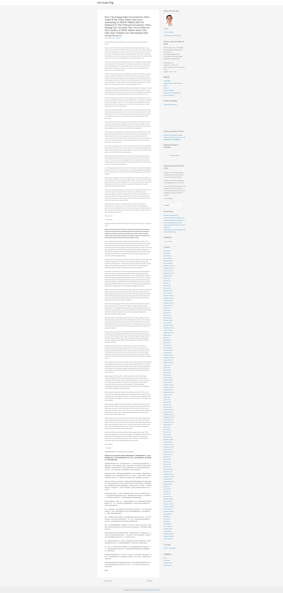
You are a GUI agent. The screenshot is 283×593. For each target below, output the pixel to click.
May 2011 (166, 461)
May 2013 (166, 402)
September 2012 (168, 422)
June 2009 (166, 519)
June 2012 (166, 429)
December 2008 (167, 533)
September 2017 (168, 273)
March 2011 (167, 466)
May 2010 (166, 491)
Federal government (110, 38)
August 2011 (167, 454)
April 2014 (166, 375)
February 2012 (167, 439)
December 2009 (167, 504)
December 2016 (167, 295)
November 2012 (168, 417)
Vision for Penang (168, 32)
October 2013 (167, 390)
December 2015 (167, 325)
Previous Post (107, 581)
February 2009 (167, 528)
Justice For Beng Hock (169, 95)
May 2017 (166, 283)
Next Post (150, 581)
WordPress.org (167, 565)
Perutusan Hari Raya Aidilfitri (171, 215)
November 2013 (168, 387)
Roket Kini (166, 88)
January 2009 (167, 531)
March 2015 (167, 347)
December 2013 (167, 385)
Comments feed (168, 563)
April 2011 (166, 464)
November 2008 (168, 536)
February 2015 (167, 350)
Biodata (166, 28)
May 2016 (166, 313)
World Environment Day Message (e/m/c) (174, 218)
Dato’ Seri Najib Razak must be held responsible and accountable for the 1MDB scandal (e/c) (174, 225)
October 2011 (167, 449)
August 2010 (167, 484)
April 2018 (166, 256)
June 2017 (166, 280)
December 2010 (167, 474)
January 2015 (167, 352)
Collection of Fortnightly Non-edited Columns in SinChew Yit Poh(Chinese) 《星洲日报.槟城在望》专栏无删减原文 (174, 137)
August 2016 (167, 305)
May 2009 (166, 521)
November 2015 (168, 328)
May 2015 (166, 342)
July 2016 (166, 308)
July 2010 (166, 486)
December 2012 (167, 414)
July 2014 (166, 367)
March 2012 (167, 437)
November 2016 (168, 298)
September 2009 (168, 511)
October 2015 (167, 330)
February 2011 (167, 469)
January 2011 (167, 471)
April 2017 (166, 285)
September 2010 (168, 481)
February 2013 (167, 409)
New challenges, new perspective (172, 35)
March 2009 (167, 526)
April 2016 (166, 315)
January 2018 (167, 263)
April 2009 (166, 524)
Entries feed (167, 560)
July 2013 (166, 397)
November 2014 (168, 357)
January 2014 (167, 382)
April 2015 (166, 345)
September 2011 (168, 452)
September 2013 (168, 392)
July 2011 (166, 457)
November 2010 (168, 476)
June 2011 (166, 459)
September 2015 (168, 332)
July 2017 (166, 278)
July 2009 (166, 516)
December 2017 (167, 265)
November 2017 (168, 268)
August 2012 (167, 424)
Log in (165, 558)
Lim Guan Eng (105, 2)
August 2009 (167, 514)
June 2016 (166, 310)
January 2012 (167, 442)
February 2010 (167, 499)
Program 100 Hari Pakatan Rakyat (172, 93)
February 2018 (167, 260)
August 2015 (167, 335)
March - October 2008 (169, 548)
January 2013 (167, 412)
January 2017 (167, 293)
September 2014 (168, 362)
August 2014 (167, 365)
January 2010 (167, 501)
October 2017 (167, 270)
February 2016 (167, 320)
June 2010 (166, 489)
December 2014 (167, 355)
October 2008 (167, 538)
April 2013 (166, 404)
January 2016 (167, 323)
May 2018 (166, 253)
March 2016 (167, 318)
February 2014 (167, 380)
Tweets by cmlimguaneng (170, 104)
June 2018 (166, 251)
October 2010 (167, 479)
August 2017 (167, 275)
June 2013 (166, 399)
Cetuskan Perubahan (169, 90)
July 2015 (166, 337)
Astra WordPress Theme (153, 590)
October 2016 (167, 300)
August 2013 (167, 395)
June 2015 (166, 340)
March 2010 (167, 496)
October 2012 (167, 419)
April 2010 (166, 494)
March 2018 (167, 258)
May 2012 (166, 432)
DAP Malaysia (167, 80)
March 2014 (167, 377)
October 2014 (167, 360)
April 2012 (166, 434)
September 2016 (168, 303)
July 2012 (166, 427)
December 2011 (167, 444)
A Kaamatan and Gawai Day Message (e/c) (174, 220)
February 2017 (167, 290)
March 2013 (167, 407)
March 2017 (167, 288)
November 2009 (168, 506)
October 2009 (167, 509)
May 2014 (166, 372)
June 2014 (166, 370)
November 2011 (168, 447)
